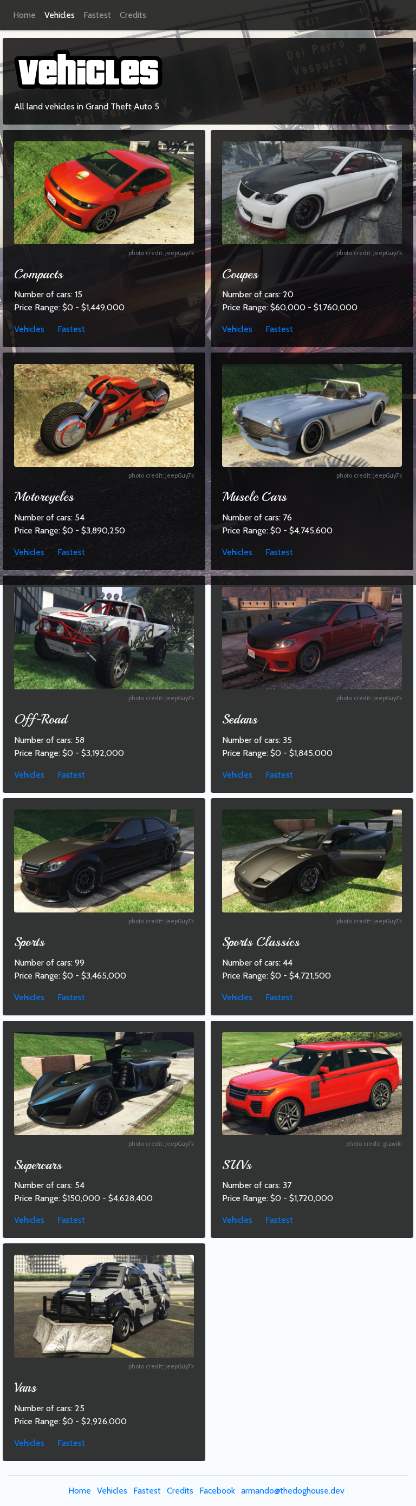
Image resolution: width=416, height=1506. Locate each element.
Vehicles (59, 15)
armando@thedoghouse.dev (292, 1490)
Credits (133, 15)
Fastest (97, 15)
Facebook (217, 1490)
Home (24, 15)
